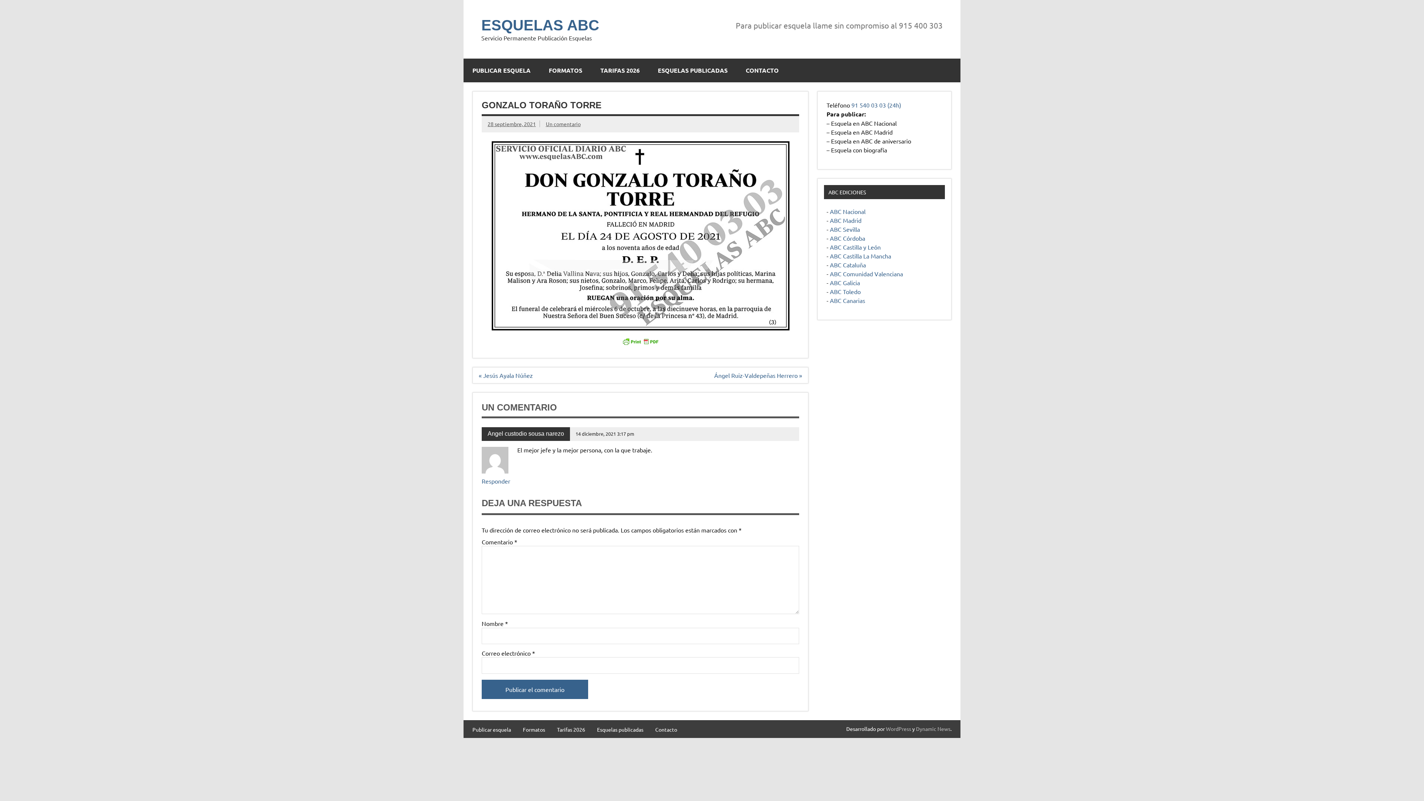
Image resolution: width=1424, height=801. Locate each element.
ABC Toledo (845, 291)
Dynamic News (933, 728)
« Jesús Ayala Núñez (506, 375)
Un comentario (563, 124)
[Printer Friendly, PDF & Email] (640, 341)
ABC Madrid (845, 220)
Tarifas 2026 (620, 70)
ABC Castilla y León (855, 247)
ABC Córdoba (847, 238)
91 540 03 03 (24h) (876, 105)
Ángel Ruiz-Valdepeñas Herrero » (758, 375)
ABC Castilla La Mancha (860, 256)
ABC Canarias (847, 300)
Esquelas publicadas (693, 70)
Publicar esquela (501, 70)
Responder (496, 481)
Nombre (495, 623)
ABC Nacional (848, 211)
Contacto (762, 70)
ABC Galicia (845, 282)
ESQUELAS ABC (540, 25)
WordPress (898, 728)
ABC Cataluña (848, 264)
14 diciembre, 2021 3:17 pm (605, 434)
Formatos (565, 70)
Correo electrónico (508, 653)
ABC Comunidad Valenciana (866, 273)
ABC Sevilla (845, 229)
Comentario (499, 542)
